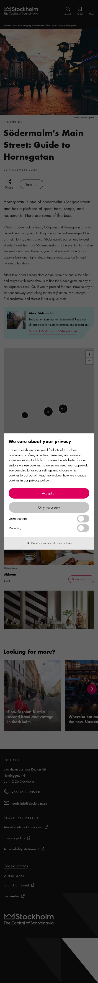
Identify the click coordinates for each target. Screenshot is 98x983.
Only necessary (49, 507)
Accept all (49, 493)
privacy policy (39, 480)
